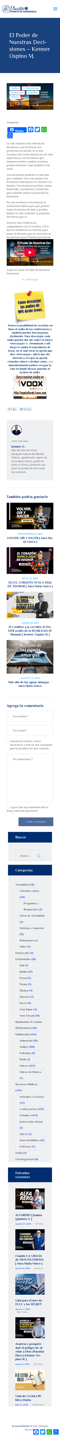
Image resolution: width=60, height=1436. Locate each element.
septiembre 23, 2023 (30, 533)
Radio (23, 1059)
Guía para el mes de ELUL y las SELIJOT (28, 1302)
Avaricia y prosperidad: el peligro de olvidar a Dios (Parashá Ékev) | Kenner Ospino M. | (29, 1351)
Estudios (33, 92)
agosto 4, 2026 (22, 1309)
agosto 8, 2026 (22, 1268)
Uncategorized (24, 1159)
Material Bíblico (29, 1140)
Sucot (23, 1003)
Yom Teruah (27, 1015)
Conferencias (31, 88)
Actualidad (21, 884)
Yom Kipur (26, 1009)
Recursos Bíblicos (26, 1084)
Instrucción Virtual (31, 1121)
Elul (22, 965)
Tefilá (18, 1153)
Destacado (17, 92)
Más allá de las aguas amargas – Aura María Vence (30, 684)
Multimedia (22, 1034)
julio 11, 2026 (30, 578)
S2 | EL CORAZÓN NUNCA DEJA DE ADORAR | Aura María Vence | (30, 584)
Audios (15, 88)
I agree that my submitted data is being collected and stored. (27, 809)
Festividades (23, 959)
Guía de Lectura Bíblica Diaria (28, 1398)
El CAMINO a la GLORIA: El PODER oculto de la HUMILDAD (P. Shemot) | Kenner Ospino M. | (30, 630)
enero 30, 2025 (30, 622)
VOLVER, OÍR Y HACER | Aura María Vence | (30, 539)
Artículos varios (29, 890)
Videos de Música (30, 1072)
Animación (26, 1040)
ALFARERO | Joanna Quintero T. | (28, 1217)
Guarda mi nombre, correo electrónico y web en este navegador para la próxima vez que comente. (31, 745)
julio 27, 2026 (21, 1405)
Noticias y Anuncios (32, 928)
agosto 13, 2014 (30, 677)
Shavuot (25, 996)
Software (25, 1146)
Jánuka (24, 971)
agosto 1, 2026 (22, 1364)
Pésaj (23, 978)
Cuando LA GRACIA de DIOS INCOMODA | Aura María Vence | (29, 1259)
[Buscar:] (30, 855)
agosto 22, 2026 (23, 1224)
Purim (23, 984)
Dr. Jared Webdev (21, 1426)
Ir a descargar (30, 279)
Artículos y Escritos (32, 1096)
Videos (15, 96)
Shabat (24, 990)
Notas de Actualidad (32, 915)
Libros (24, 1134)
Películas (25, 1053)
